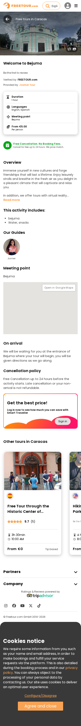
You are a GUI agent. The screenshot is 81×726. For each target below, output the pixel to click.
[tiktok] (39, 605)
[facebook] (14, 605)
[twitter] (30, 605)
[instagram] (5, 605)
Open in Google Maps (58, 287)
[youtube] (22, 605)
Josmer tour (27, 85)
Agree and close (40, 706)
